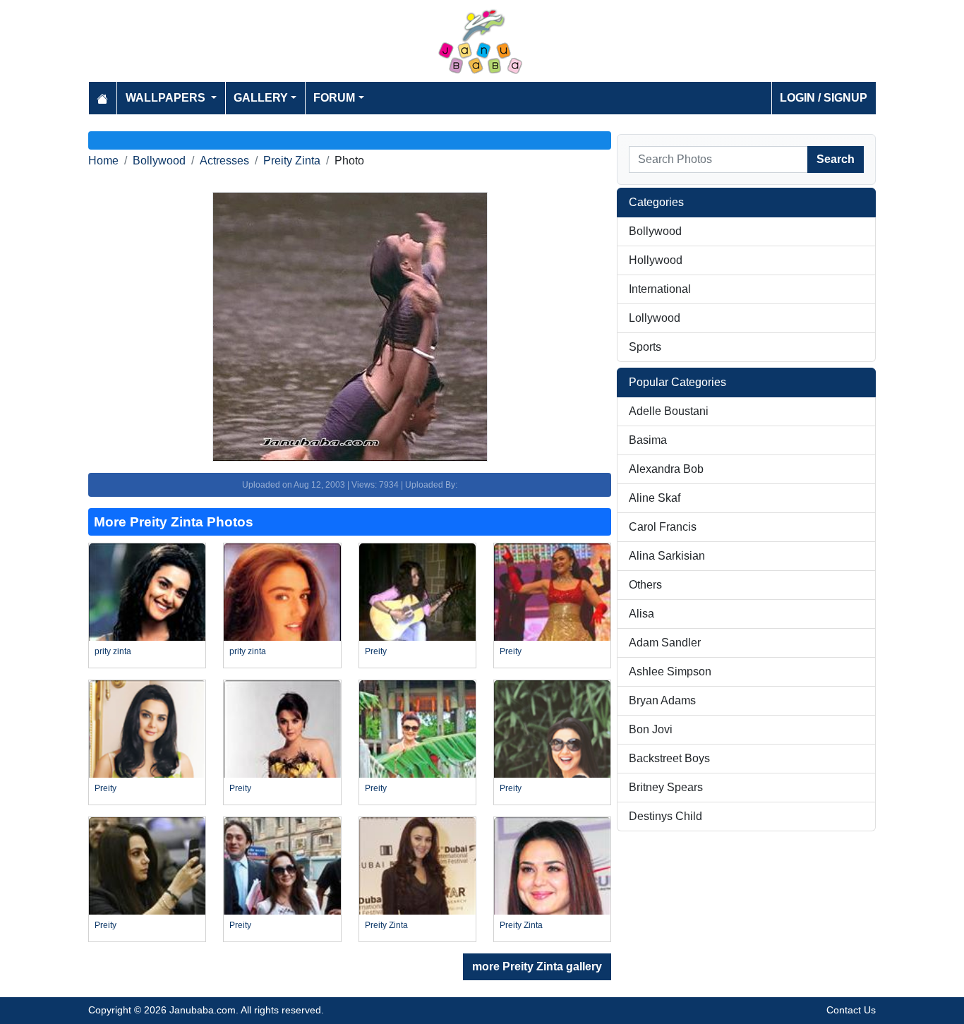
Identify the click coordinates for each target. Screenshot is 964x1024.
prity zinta (113, 651)
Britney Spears (666, 787)
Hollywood (655, 260)
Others (645, 585)
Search (836, 159)
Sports (645, 347)
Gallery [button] (261, 98)
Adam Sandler (665, 643)
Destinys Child (665, 816)
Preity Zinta (291, 161)
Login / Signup (823, 98)
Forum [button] (334, 98)
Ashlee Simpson (670, 671)
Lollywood (654, 318)
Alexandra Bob (666, 469)
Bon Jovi (651, 729)
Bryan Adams (662, 700)
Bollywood (159, 161)
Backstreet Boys (669, 758)
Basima (648, 440)
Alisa (641, 614)
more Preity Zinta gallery (537, 966)
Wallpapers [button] (167, 98)
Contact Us (851, 1010)
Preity (376, 651)
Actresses (224, 161)
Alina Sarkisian (667, 556)
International (660, 289)
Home (103, 161)
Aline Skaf (654, 498)
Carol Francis (663, 527)
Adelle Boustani (669, 411)
